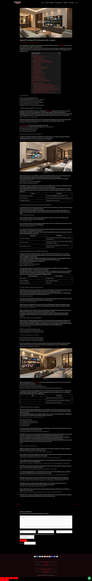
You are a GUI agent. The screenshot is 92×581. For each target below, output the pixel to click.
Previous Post (17, 504)
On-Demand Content (36, 64)
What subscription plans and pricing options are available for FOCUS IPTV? (45, 90)
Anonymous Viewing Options (37, 70)
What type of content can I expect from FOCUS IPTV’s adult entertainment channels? (46, 86)
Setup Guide (71, 2)
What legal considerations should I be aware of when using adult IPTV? (44, 85)
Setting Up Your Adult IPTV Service (38, 76)
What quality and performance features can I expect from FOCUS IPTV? (44, 92)
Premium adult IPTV (24, 125)
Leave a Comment (23, 42)
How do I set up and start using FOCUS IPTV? (40, 91)
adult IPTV (49, 111)
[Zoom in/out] (2, 578)
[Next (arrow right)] (7, 580)
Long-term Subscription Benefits (38, 75)
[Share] (11, 578)
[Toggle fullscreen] (7, 578)
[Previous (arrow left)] (2, 580)
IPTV (28, 42)
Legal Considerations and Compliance (39, 59)
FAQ (76, 2)
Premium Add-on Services (37, 65)
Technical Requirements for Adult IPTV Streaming (40, 67)
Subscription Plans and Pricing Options (39, 73)
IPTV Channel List (58, 2)
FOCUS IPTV (36, 382)
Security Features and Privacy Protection (39, 68)
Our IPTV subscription (49, 2)
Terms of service (46, 561)
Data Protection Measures (37, 71)
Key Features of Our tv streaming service (39, 79)
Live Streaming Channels (37, 63)
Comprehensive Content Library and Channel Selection (42, 62)
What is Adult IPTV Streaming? (38, 57)
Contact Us (66, 2)
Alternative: (22, 543)
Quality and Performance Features (38, 78)
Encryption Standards (36, 69)
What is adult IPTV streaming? (38, 83)
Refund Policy (46, 572)
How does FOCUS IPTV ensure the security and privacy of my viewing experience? (46, 88)
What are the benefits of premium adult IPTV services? (41, 84)
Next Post (75, 504)
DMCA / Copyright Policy (46, 569)
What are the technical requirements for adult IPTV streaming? (43, 87)
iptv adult (31, 42)
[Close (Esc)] (16, 578)
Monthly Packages (36, 74)
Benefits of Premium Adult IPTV (38, 58)
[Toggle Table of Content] (58, 53)
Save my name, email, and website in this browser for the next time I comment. (37, 534)
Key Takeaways (36, 54)
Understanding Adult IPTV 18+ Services (39, 56)
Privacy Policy (46, 564)
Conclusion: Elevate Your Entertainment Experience (41, 80)
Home (43, 2)
